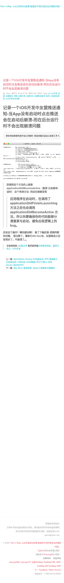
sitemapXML (15, 562)
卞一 (36, 569)
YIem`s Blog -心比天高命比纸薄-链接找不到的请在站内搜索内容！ (30, 6)
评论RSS (57, 558)
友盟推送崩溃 (39, 96)
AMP (59, 565)
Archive (57, 569)
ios (49, 93)
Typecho (41, 550)
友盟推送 (9, 96)
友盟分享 (21, 96)
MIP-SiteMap (51, 565)
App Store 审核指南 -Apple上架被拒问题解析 (34, 267)
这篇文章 (23, 245)
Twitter (51, 569)
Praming (47, 554)
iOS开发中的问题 (12, 98)
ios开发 (54, 93)
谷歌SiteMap (37, 562)
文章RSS (47, 558)
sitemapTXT (26, 562)
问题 (15, 96)
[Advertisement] (32, 46)
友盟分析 (29, 96)
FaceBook (43, 569)
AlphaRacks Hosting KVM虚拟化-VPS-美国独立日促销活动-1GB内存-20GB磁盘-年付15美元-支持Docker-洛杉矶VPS (31, 261)
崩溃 (47, 96)
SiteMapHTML (49, 562)
